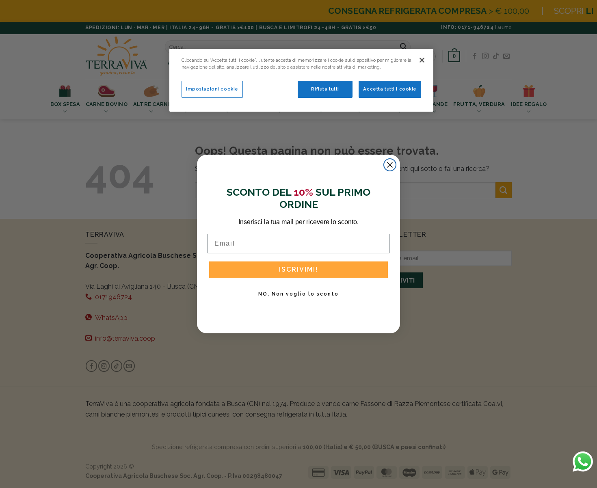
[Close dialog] (390, 165)
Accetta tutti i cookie (390, 89)
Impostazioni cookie (212, 89)
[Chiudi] (422, 60)
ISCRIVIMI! (298, 269)
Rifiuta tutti (325, 89)
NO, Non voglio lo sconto (298, 294)
